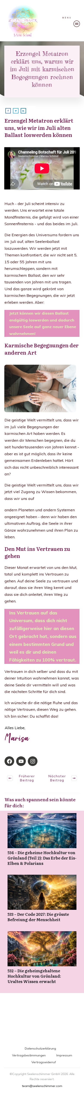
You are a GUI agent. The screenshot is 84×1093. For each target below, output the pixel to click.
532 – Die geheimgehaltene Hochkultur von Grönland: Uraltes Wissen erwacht (42, 960)
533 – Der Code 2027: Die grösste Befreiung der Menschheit (42, 900)
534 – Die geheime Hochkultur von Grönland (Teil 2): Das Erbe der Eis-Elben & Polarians (42, 841)
